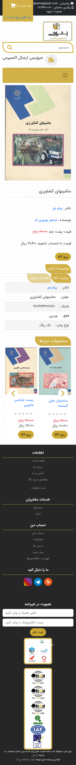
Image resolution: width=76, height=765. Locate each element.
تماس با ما (38, 473)
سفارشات (38, 539)
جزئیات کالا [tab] (61, 278)
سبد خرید (38, 552)
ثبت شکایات (38, 488)
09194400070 (44, 7)
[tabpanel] (38, 306)
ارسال (35, 755)
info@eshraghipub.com (43, 3)
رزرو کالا (63, 256)
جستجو (38, 507)
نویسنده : (64, 220)
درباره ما (38, 467)
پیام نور (57, 208)
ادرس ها (38, 546)
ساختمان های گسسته (58, 403)
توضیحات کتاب (58, 268)
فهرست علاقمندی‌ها (38, 558)
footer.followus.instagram (28, 582)
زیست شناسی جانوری (24, 402)
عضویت (57, 12)
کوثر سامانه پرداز (25, 759)
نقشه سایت (38, 461)
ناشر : (67, 208)
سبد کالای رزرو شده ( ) (17, 18)
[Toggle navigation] (65, 75)
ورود (48, 12)
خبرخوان (48, 582)
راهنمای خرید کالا (38, 479)
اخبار (38, 514)
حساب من (38, 533)
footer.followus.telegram (38, 582)
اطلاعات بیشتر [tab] (39, 278)
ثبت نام (38, 632)
